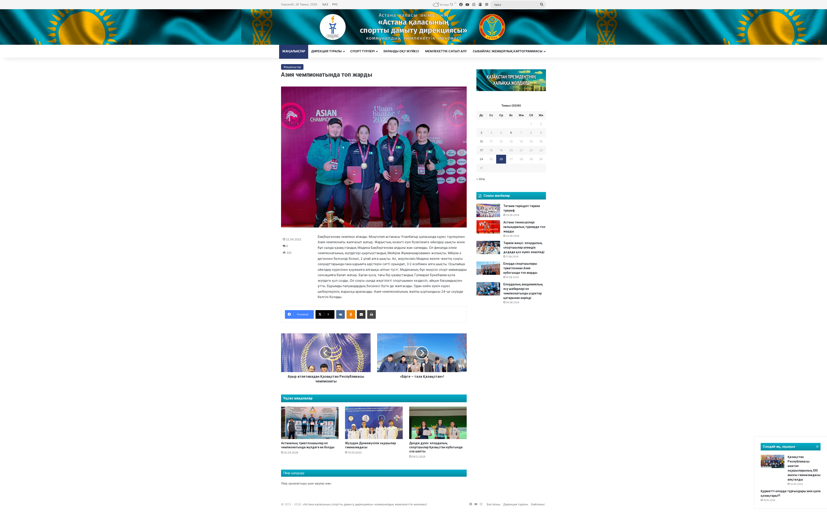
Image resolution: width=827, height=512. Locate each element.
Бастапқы (493, 504)
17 (481, 150)
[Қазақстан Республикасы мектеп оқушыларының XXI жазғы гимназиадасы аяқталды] (772, 461)
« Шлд (480, 179)
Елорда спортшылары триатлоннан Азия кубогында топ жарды (520, 268)
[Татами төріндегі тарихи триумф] (488, 210)
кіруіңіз (319, 483)
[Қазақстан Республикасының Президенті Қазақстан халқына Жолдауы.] (511, 90)
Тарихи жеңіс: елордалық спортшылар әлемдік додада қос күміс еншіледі (523, 247)
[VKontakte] (340, 314)
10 (481, 141)
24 (481, 159)
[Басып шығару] (371, 314)
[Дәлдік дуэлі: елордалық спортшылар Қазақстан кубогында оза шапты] (438, 423)
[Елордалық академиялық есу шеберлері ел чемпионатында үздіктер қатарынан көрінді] (488, 288)
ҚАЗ (325, 4)
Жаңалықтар (293, 51)
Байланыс (538, 504)
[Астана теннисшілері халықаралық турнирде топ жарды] (488, 227)
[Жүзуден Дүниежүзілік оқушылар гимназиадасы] (374, 423)
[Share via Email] (361, 314)
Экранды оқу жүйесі (401, 51)
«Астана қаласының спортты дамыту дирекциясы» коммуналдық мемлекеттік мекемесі (365, 504)
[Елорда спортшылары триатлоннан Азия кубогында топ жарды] (488, 268)
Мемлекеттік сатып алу (446, 51)
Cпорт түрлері (362, 51)
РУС (335, 4)
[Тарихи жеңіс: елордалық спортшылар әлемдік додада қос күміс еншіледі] (488, 247)
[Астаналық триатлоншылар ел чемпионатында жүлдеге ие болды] (310, 423)
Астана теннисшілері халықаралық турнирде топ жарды (524, 227)
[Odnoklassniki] (351, 314)
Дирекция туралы (326, 51)
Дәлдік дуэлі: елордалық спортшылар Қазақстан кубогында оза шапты (436, 447)
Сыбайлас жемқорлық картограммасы (508, 51)
